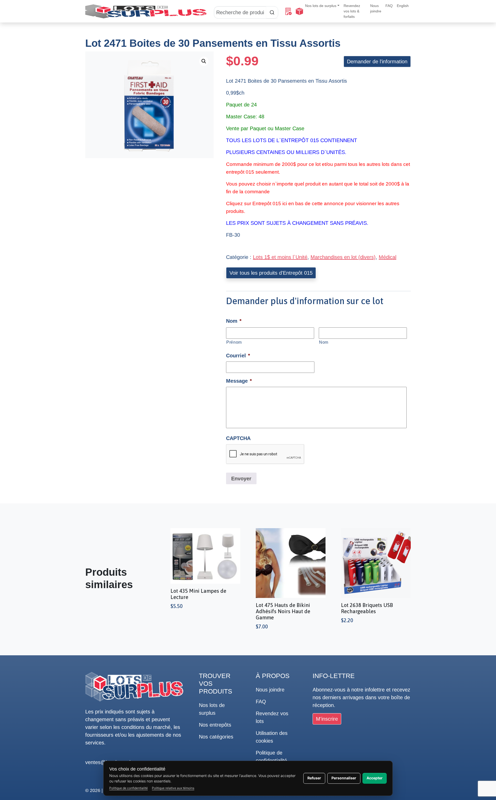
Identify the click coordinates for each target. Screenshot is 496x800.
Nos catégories (216, 737)
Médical (387, 257)
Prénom (234, 342)
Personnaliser (343, 778)
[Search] (246, 11)
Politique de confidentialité (128, 788)
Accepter (375, 778)
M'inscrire (327, 719)
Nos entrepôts (215, 725)
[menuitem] (403, 6)
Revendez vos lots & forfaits (352, 11)
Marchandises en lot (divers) (343, 257)
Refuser (314, 778)
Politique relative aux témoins (173, 788)
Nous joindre (375, 8)
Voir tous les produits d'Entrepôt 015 (271, 273)
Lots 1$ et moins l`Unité (280, 257)
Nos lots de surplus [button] (320, 6)
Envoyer (241, 478)
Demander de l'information (377, 61)
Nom (323, 342)
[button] (203, 61)
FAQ (389, 6)
